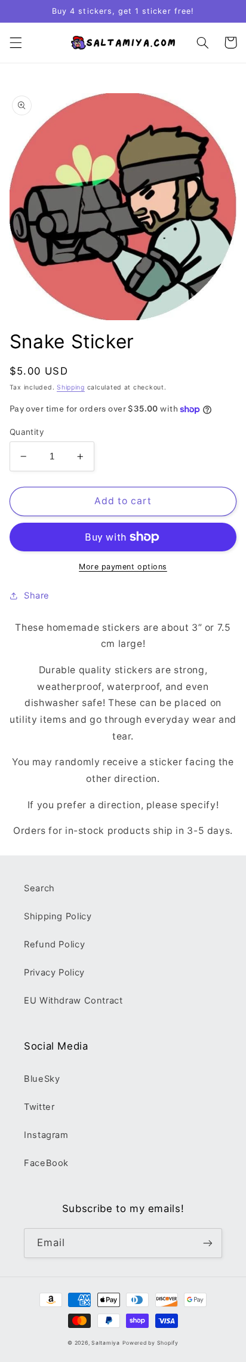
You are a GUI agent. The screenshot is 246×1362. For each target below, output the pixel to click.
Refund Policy (54, 944)
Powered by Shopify (150, 1343)
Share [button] (37, 595)
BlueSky (42, 1078)
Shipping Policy (57, 916)
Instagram (46, 1135)
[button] (15, 42)
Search (39, 888)
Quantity (27, 432)
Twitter (39, 1107)
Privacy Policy (54, 972)
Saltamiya (105, 1343)
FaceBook (46, 1163)
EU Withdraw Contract (73, 1000)
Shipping (71, 387)
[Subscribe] (208, 1242)
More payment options (123, 566)
